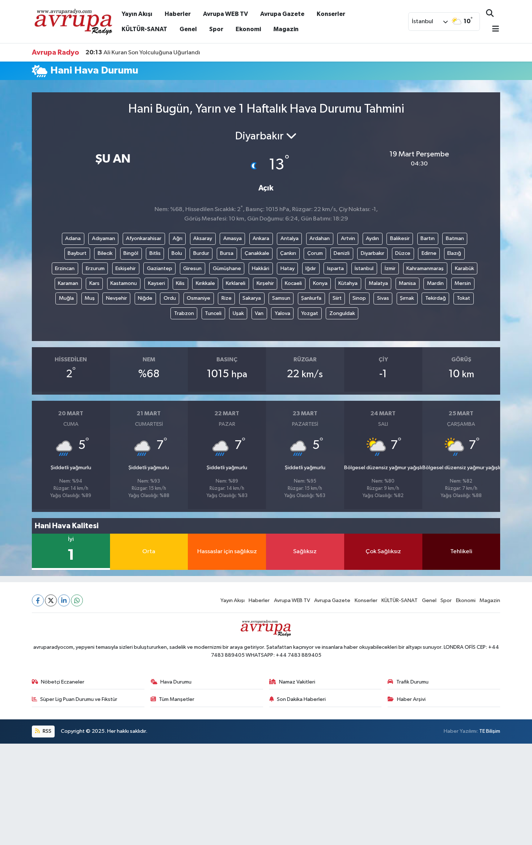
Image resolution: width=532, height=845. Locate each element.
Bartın (428, 238)
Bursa (226, 253)
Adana (73, 238)
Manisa (407, 283)
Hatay (287, 268)
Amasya (232, 238)
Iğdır (310, 268)
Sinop (359, 298)
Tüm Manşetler (176, 699)
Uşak (238, 313)
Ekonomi (248, 29)
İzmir (390, 268)
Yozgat (309, 313)
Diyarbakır (372, 253)
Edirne (429, 253)
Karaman (68, 283)
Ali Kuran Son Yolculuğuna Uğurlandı (142, 52)
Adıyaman (103, 238)
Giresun (192, 268)
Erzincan (65, 268)
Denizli (342, 253)
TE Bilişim (489, 731)
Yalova (282, 313)
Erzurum (95, 268)
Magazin (286, 29)
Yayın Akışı (137, 14)
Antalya (289, 238)
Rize (226, 298)
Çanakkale (257, 253)
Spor (216, 29)
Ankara (261, 238)
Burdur (201, 253)
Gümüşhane (227, 268)
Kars (94, 283)
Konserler (331, 14)
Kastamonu (123, 283)
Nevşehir (116, 298)
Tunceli (213, 313)
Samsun (281, 298)
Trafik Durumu (412, 682)
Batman (455, 238)
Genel (188, 29)
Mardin (435, 283)
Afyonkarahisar (143, 238)
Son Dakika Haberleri (301, 699)
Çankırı (288, 253)
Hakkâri (260, 268)
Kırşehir (265, 283)
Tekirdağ (435, 298)
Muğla (66, 298)
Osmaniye (198, 298)
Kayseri (156, 283)
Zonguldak (342, 313)
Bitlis (155, 253)
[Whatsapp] (77, 600)
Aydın (372, 238)
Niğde (145, 298)
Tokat (463, 298)
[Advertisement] (217, 794)
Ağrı (177, 238)
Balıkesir (400, 238)
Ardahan (319, 238)
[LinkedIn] (64, 600)
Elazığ (454, 253)
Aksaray (202, 238)
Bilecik (105, 253)
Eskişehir (125, 268)
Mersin (463, 283)
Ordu (170, 298)
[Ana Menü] (492, 29)
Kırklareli (235, 283)
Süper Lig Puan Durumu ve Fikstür (78, 699)
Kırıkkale (205, 283)
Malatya (378, 283)
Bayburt (77, 253)
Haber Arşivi (411, 699)
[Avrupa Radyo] (73, 21)
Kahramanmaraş (425, 268)
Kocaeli (293, 283)
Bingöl (130, 253)
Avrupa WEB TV (225, 14)
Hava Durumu (175, 682)
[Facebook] (38, 600)
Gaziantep (159, 268)
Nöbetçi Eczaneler (62, 682)
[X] (51, 600)
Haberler (178, 14)
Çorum (315, 253)
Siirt (337, 298)
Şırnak (407, 298)
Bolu (177, 253)
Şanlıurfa (311, 298)
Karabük (464, 268)
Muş (90, 298)
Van (259, 313)
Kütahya (348, 283)
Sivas (383, 298)
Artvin (348, 238)
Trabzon (184, 313)
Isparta (335, 268)
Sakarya (251, 298)
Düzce (402, 253)
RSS (46, 731)
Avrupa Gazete (282, 14)
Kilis (180, 283)
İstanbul (364, 268)
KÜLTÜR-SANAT (144, 29)
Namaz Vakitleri (297, 682)
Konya (320, 283)
